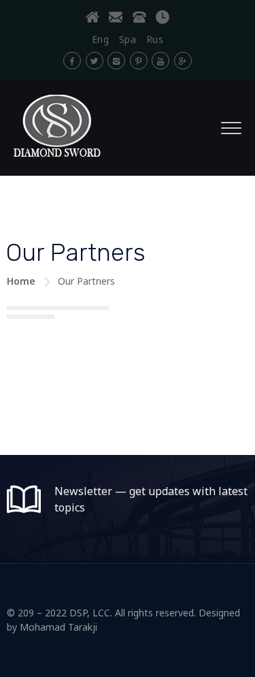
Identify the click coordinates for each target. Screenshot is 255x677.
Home (21, 280)
